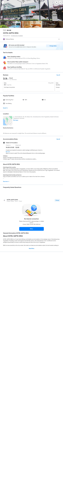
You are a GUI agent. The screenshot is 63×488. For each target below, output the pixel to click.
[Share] (60, 2)
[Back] (3, 2)
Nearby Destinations (8, 128)
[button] (7, 120)
